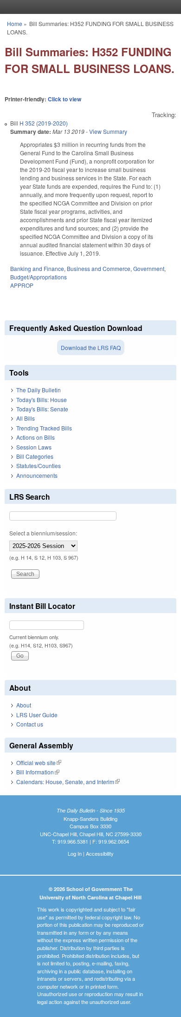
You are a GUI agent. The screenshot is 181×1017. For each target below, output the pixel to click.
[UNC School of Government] (88, 7)
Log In (75, 853)
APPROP (21, 285)
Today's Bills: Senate (42, 409)
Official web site (38, 762)
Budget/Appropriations (38, 277)
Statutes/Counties (38, 465)
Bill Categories (34, 456)
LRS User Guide (37, 715)
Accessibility (100, 853)
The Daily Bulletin (38, 390)
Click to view (64, 99)
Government (148, 268)
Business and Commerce (98, 268)
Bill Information (37, 772)
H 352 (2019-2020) (43, 123)
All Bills (25, 418)
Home (14, 23)
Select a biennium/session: (43, 533)
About (23, 705)
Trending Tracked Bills (44, 428)
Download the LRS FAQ (91, 347)
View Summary (108, 131)
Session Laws (34, 447)
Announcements (37, 475)
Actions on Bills (35, 437)
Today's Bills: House (41, 399)
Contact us (29, 724)
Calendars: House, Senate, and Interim (68, 782)
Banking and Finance (37, 268)
